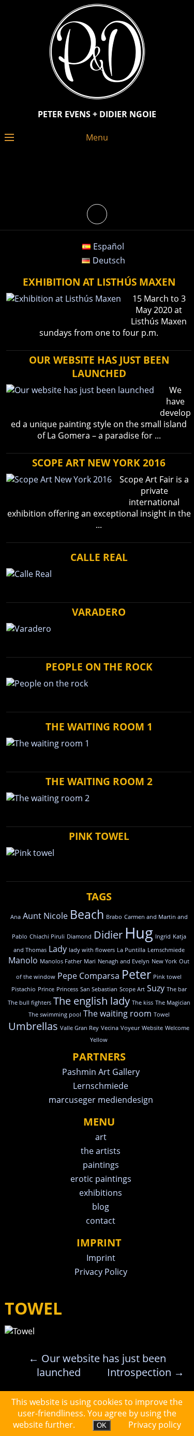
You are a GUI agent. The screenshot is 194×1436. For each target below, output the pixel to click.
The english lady (91, 1001)
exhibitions (100, 1192)
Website (152, 1028)
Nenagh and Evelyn (124, 961)
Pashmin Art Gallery (101, 1072)
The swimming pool (54, 1014)
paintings (101, 1164)
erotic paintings (100, 1178)
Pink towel (167, 976)
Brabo (114, 916)
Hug (139, 933)
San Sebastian (98, 989)
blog (100, 1206)
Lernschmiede (166, 950)
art (101, 1137)
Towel (162, 1014)
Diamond (79, 936)
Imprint (100, 1257)
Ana (15, 916)
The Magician (172, 1002)
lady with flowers (92, 950)
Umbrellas (33, 1026)
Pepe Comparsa (88, 975)
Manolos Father (61, 961)
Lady (58, 949)
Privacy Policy (100, 1271)
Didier (108, 935)
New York (164, 961)
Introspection (145, 1372)
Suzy (156, 988)
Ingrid (163, 936)
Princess (67, 989)
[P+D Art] (97, 100)
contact (100, 1220)
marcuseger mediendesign (101, 1099)
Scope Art (132, 989)
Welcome (177, 1028)
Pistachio (23, 989)
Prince (46, 989)
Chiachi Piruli (47, 936)
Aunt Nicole (45, 916)
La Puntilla (131, 950)
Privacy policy (154, 1424)
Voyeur (130, 1028)
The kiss (142, 1002)
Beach (87, 914)
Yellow (99, 1039)
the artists (101, 1151)
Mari (90, 961)
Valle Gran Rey (79, 1028)
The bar (177, 989)
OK (102, 1425)
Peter (136, 974)
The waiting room (117, 1013)
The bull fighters (29, 1002)
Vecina (109, 1028)
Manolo (23, 960)
